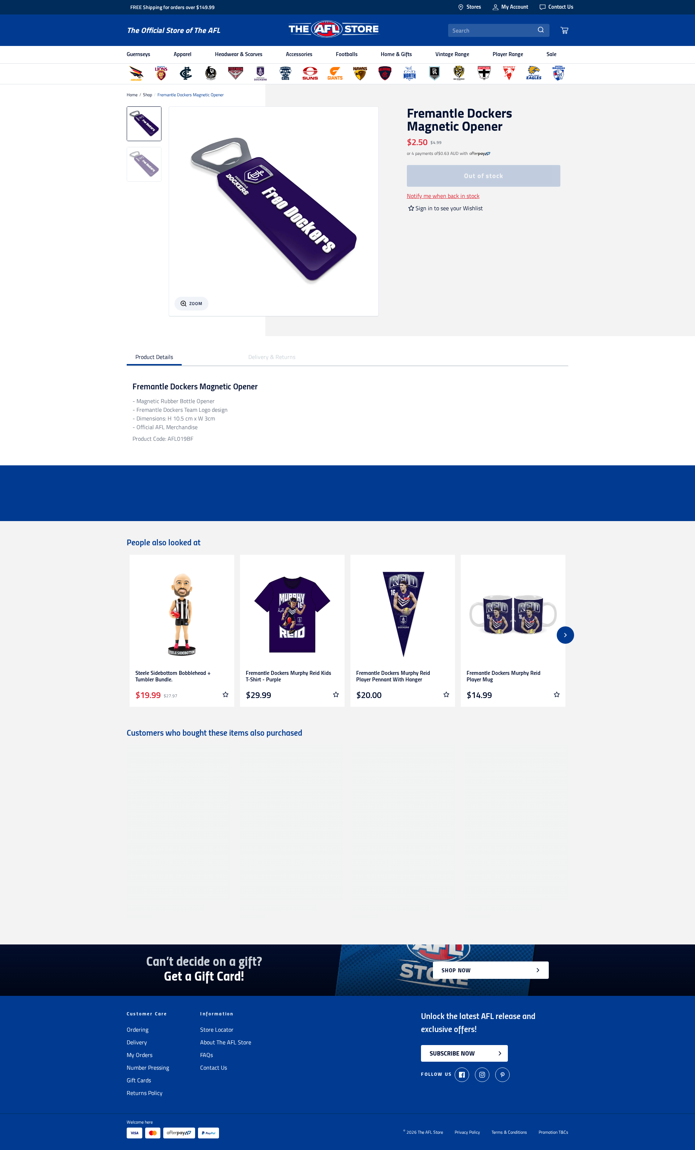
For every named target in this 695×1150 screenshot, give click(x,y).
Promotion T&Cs (553, 1132)
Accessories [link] (299, 55)
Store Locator (216, 1029)
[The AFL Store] (334, 30)
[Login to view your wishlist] (225, 694)
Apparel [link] (182, 55)
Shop (147, 94)
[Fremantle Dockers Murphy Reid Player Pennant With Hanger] (402, 614)
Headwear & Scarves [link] (238, 55)
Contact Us (213, 1067)
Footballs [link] (347, 55)
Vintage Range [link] (452, 55)
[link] (480, 153)
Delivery (137, 1042)
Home (132, 94)
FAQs (206, 1054)
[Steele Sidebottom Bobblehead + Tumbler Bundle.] (182, 614)
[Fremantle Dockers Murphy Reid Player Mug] (513, 614)
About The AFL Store (225, 1042)
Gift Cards (139, 1080)
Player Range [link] (508, 55)
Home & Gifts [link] (396, 55)
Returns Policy (145, 1092)
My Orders (139, 1054)
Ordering (137, 1029)
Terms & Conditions (509, 1132)
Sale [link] (551, 55)
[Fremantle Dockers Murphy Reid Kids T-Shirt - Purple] (292, 614)
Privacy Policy (467, 1132)
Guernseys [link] (138, 55)
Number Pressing (148, 1067)
